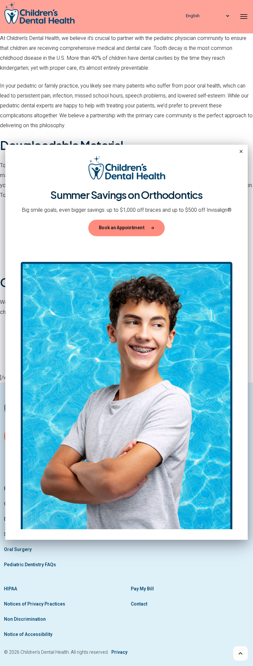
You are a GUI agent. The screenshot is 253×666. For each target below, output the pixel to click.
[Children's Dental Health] (45, 16)
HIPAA (10, 588)
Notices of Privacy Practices (34, 604)
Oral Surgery (18, 549)
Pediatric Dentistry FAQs (30, 564)
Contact (139, 604)
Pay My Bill (142, 588)
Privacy (119, 652)
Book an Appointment (122, 227)
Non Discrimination (25, 619)
